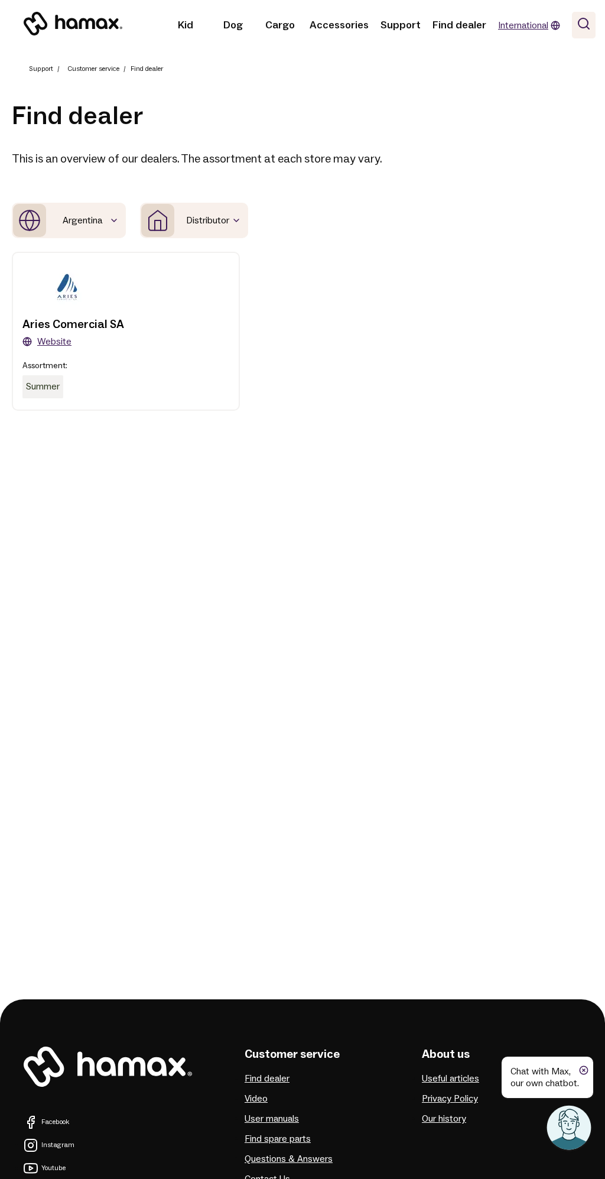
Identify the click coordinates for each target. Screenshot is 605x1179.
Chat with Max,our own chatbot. (544, 1077)
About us (446, 1054)
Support (400, 25)
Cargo (280, 25)
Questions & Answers (289, 1159)
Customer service (93, 68)
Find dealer (459, 25)
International (523, 25)
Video (256, 1099)
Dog (233, 25)
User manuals (272, 1119)
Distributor (207, 220)
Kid (185, 25)
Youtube (53, 1168)
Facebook (55, 1122)
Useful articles (450, 1078)
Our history (444, 1119)
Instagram (57, 1145)
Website (54, 341)
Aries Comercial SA (73, 324)
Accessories (339, 25)
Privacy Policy (450, 1099)
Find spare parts (278, 1139)
